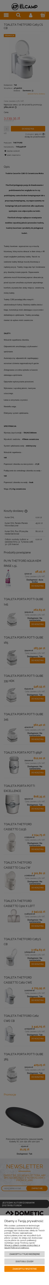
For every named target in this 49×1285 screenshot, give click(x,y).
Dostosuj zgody (24, 1261)
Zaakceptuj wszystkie (25, 1269)
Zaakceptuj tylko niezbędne (24, 1254)
